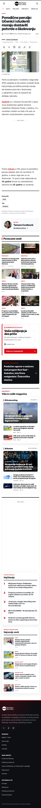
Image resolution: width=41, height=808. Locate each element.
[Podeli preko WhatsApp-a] (19, 47)
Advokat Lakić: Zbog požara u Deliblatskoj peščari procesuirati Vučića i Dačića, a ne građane (28, 287)
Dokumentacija (7, 795)
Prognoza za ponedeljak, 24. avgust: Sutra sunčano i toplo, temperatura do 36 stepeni (10, 313)
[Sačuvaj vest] (29, 47)
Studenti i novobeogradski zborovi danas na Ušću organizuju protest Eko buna (10, 261)
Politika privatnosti (8, 762)
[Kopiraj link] (24, 47)
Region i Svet (19, 662)
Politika (16, 9)
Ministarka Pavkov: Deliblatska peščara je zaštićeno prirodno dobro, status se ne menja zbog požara (22, 585)
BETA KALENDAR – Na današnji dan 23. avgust (22, 612)
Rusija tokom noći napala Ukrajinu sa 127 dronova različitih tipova (26, 664)
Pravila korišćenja (7, 758)
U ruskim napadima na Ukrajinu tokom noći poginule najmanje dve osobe (23, 428)
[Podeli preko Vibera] (14, 47)
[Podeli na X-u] (9, 47)
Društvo (34, 9)
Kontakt (4, 773)
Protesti (25, 9)
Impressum (5, 770)
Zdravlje (4, 749)
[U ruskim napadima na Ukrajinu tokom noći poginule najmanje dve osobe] (7, 428)
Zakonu (11, 169)
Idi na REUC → (34, 399)
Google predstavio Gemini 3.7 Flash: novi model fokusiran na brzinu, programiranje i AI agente (24, 476)
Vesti (8, 9)
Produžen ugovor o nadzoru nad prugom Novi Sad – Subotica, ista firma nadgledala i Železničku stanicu (19, 373)
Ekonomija (5, 741)
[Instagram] (13, 728)
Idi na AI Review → (33, 448)
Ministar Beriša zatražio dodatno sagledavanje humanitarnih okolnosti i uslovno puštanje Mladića (10, 286)
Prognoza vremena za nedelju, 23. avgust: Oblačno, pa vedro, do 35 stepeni (21, 594)
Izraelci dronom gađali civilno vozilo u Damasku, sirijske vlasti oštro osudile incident (25, 676)
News (16, 651)
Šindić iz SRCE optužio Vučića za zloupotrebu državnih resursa (26, 687)
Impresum (5, 787)
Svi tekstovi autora (19, 228)
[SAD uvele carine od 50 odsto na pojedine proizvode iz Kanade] (7, 437)
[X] (4, 728)
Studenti (5, 102)
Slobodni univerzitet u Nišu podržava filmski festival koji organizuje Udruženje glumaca (28, 261)
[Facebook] (8, 728)
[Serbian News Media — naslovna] (20, 3)
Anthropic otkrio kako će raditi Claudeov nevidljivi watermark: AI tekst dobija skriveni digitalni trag (24, 486)
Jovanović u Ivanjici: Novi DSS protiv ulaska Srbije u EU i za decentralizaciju (22, 603)
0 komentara (33, 42)
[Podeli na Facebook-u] (4, 47)
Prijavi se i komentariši (20, 351)
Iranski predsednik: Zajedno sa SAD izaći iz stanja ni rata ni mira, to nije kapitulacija (30, 313)
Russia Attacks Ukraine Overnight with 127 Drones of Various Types (26, 654)
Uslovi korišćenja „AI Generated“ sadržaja (16, 766)
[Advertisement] (20, 142)
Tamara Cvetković (12, 39)
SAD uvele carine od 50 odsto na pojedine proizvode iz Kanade (24, 436)
